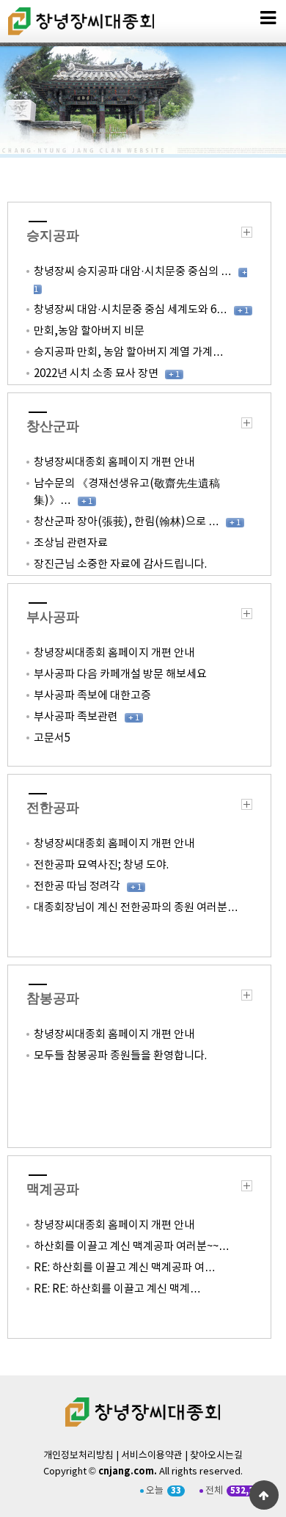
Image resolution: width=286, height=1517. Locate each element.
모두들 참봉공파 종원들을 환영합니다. (121, 1056)
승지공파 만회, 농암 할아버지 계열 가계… (129, 352)
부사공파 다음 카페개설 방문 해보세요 (120, 674)
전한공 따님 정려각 (77, 886)
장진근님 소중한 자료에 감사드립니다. (121, 564)
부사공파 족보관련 (76, 717)
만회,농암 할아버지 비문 (89, 331)
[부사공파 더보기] (247, 616)
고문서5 (52, 738)
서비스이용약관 (152, 1455)
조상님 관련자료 (71, 543)
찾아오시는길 (216, 1455)
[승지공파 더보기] (247, 235)
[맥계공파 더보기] (247, 1189)
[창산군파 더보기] (247, 426)
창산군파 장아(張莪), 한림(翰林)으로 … (126, 522)
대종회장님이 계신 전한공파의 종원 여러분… (136, 908)
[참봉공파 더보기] (247, 998)
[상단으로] (264, 1495)
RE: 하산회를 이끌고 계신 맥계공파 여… (125, 1268)
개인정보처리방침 (78, 1455)
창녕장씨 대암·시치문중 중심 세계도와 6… (130, 310)
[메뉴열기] (267, 18)
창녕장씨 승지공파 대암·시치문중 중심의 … (133, 272)
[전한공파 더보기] (247, 807)
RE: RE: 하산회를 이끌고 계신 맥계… (117, 1289)
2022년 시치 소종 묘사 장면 (96, 374)
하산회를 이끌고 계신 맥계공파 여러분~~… (132, 1246)
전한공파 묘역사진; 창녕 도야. (102, 865)
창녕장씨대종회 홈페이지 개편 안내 (114, 462)
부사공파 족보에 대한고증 (92, 696)
